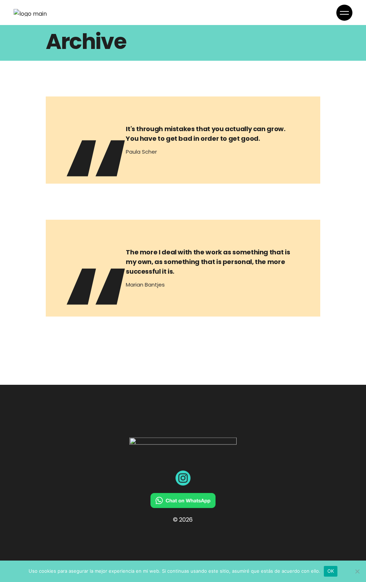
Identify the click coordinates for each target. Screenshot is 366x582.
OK (330, 571)
